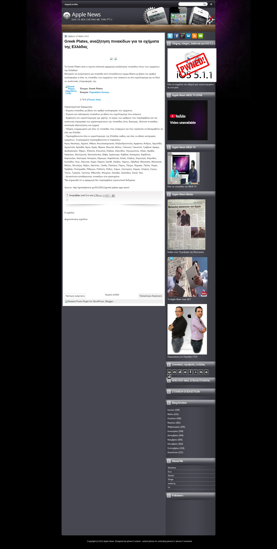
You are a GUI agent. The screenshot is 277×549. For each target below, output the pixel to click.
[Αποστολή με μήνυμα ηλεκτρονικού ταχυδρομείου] (104, 195)
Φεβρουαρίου (174, 427)
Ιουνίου (171, 410)
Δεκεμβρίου (173, 435)
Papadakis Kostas (99, 92)
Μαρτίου (171, 423)
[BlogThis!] (107, 195)
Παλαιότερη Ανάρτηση (151, 296)
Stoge (170, 479)
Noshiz (171, 475)
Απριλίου (172, 418)
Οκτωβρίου (173, 444)
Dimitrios (172, 468)
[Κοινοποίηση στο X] (110, 195)
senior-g (171, 483)
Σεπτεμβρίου (173, 448)
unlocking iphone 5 (166, 541)
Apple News (86, 14)
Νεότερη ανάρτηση (75, 296)
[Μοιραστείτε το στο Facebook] (113, 195)
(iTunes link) (94, 99)
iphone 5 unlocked (184, 541)
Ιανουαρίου (173, 431)
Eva (88, 195)
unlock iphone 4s (149, 541)
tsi (169, 487)
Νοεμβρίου (172, 440)
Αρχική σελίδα (71, 4)
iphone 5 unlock (134, 541)
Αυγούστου (173, 452)
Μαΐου (170, 414)
